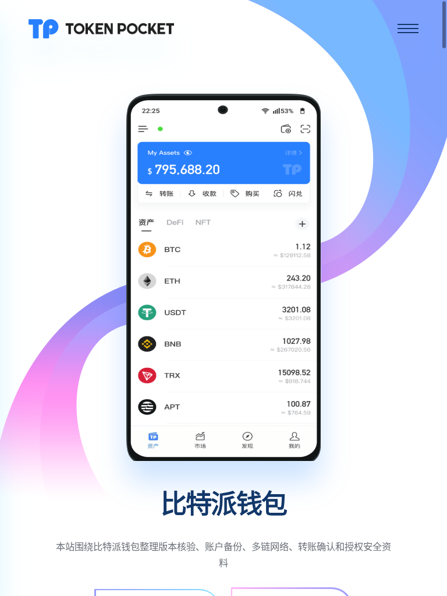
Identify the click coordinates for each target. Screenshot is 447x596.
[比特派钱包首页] (101, 28)
